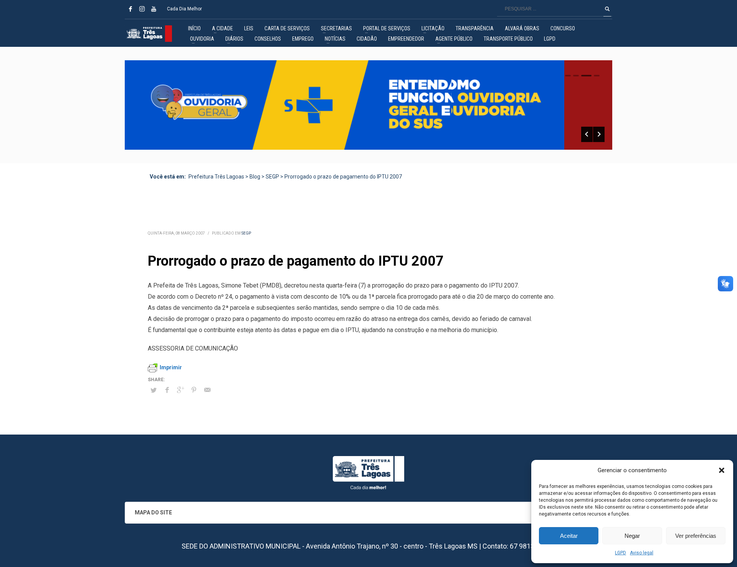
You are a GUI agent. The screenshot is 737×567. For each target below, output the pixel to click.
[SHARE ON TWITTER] (153, 390)
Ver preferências (695, 535)
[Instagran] (142, 9)
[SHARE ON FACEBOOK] (167, 390)
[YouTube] (153, 9)
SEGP (246, 233)
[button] (721, 470)
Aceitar (569, 535)
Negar (632, 535)
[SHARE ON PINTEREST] (194, 390)
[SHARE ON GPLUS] (180, 390)
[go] (607, 9)
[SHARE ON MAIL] (207, 390)
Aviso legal (641, 552)
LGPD (620, 552)
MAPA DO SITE (153, 512)
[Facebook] (130, 9)
